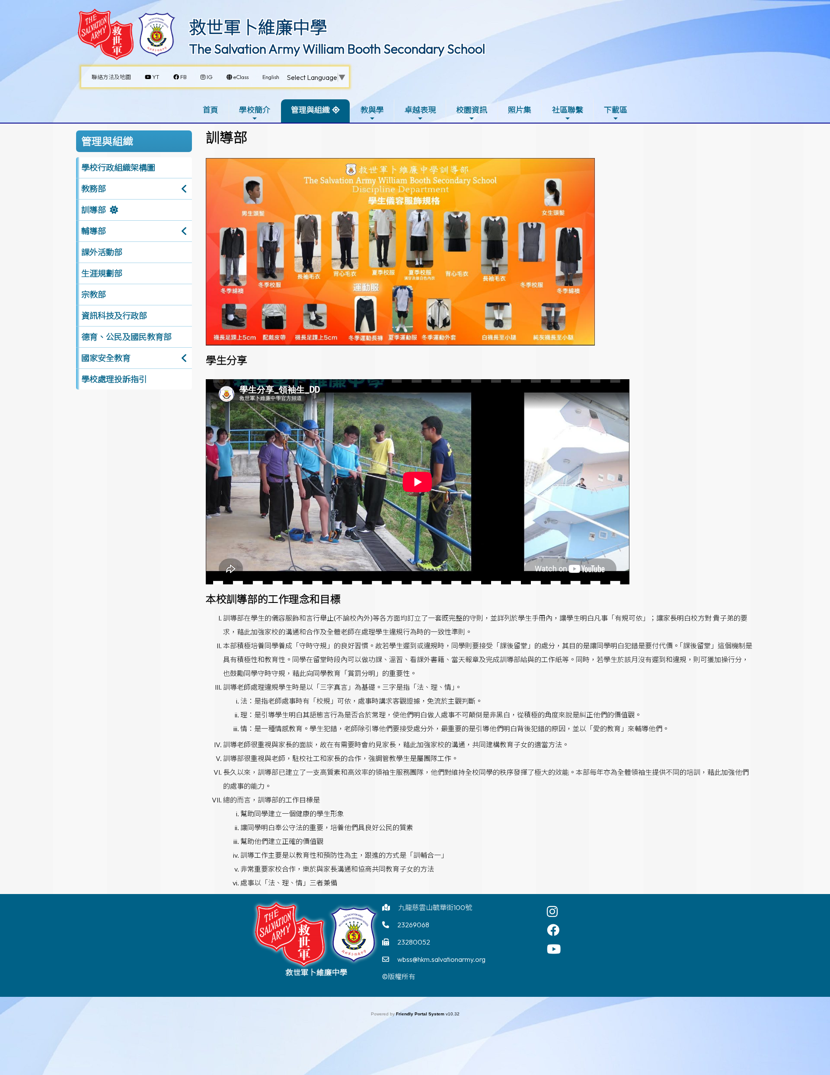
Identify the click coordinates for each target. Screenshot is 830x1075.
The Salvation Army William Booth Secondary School (337, 49)
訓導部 (93, 210)
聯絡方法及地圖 (111, 76)
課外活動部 (101, 252)
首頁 (210, 110)
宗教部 (93, 294)
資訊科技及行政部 (114, 316)
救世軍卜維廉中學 (258, 27)
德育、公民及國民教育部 (126, 337)
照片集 (519, 110)
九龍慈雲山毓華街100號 (435, 907)
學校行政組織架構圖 (118, 167)
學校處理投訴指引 (114, 379)
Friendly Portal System (421, 1014)
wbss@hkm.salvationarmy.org (441, 959)
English (270, 76)
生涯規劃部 (101, 273)
